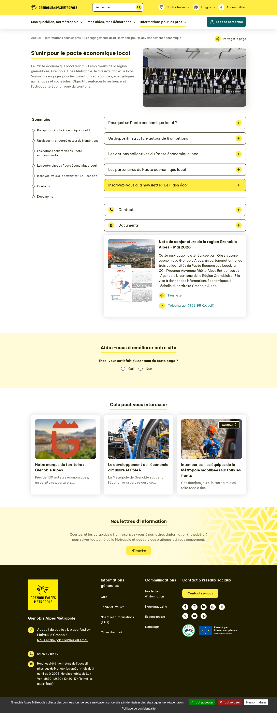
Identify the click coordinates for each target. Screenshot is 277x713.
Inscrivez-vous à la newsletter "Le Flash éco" (67, 176)
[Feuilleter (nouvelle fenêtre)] (131, 304)
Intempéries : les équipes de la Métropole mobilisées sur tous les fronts (211, 470)
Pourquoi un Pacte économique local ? (63, 130)
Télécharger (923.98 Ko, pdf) (191, 305)
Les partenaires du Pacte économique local (67, 165)
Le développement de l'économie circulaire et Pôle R (138, 467)
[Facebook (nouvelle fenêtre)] (185, 607)
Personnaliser (256, 702)
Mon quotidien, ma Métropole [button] (54, 22)
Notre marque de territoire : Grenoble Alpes (59, 467)
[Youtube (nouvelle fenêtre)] (194, 616)
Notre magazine (156, 606)
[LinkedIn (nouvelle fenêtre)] (204, 607)
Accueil (36, 38)
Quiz (104, 597)
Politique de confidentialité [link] (139, 708)
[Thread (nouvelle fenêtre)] (222, 607)
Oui (131, 369)
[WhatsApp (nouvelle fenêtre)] (213, 607)
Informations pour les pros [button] (161, 22)
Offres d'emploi (111, 632)
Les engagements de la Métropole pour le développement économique (132, 38)
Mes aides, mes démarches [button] (109, 22)
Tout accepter (203, 702)
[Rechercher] (139, 7)
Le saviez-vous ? (112, 607)
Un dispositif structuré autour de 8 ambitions (67, 140)
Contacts (43, 186)
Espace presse (155, 617)
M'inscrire (138, 550)
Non (149, 369)
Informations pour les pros (63, 38)
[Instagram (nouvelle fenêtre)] (194, 607)
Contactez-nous (200, 593)
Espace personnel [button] (229, 22)
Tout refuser (231, 702)
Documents (45, 196)
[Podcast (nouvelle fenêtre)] (204, 616)
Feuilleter (175, 295)
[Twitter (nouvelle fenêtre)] (185, 616)
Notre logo (152, 627)
